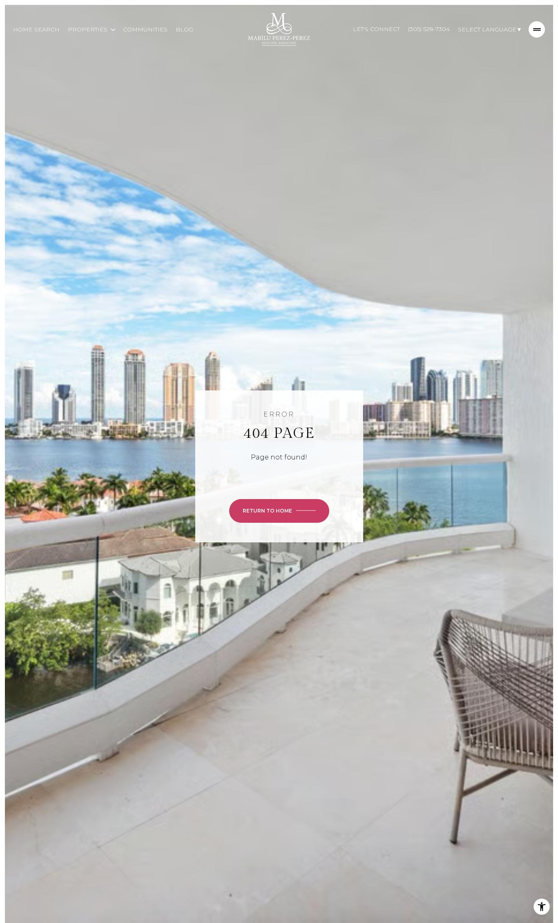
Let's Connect (376, 29)
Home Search (36, 29)
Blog (184, 29)
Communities (145, 29)
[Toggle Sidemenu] (537, 29)
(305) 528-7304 (429, 29)
